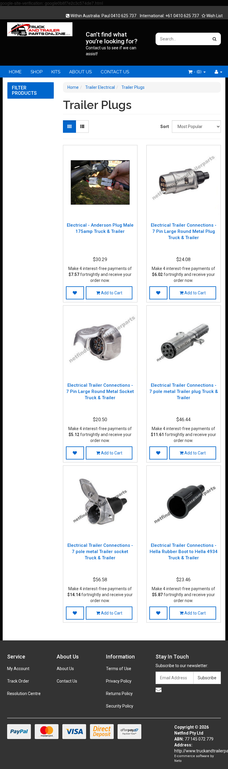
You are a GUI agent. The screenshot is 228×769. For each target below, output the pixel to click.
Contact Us (67, 681)
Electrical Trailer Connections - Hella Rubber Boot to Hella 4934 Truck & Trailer (184, 551)
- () (197, 72)
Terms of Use (118, 668)
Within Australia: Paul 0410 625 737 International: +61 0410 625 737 (134, 15)
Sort (163, 126)
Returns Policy (119, 693)
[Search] (214, 39)
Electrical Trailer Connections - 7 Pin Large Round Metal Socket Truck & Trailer (100, 391)
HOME (15, 72)
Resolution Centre (24, 693)
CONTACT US (115, 72)
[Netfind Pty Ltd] (39, 27)
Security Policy (119, 706)
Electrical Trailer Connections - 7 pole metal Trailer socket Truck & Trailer (100, 551)
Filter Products (24, 90)
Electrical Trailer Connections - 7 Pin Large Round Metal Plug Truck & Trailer (183, 231)
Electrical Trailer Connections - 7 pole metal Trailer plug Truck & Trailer (183, 391)
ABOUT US (80, 72)
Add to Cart (111, 292)
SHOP (36, 72)
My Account (18, 668)
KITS (55, 72)
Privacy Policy (119, 681)
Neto (178, 761)
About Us (65, 668)
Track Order (18, 681)
